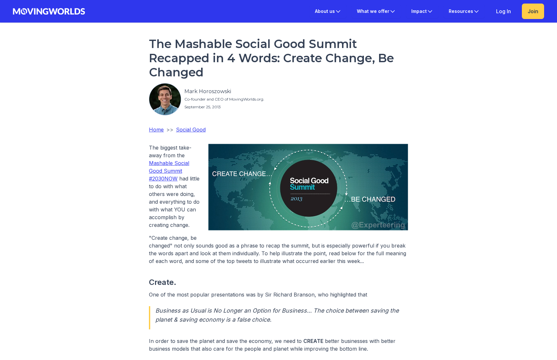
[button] (328, 11)
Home (156, 129)
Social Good (191, 129)
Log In (503, 11)
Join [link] (533, 11)
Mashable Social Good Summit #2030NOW (169, 171)
